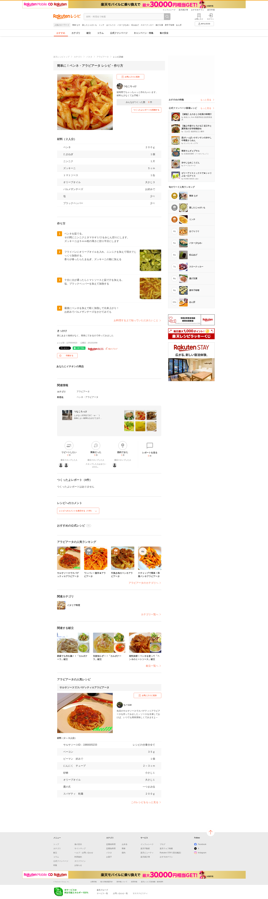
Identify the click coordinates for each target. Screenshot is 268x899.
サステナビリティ (140, 893)
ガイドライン (80, 861)
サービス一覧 (102, 893)
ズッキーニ (69, 168)
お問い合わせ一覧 (120, 893)
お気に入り (199, 19)
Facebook (202, 844)
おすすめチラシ (197, 10)
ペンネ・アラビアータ (87, 397)
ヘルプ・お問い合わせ (83, 853)
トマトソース (70, 175)
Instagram (202, 853)
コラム (100, 33)
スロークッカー (147, 25)
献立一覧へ (152, 665)
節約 (123, 853)
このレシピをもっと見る (144, 802)
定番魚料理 (111, 848)
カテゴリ (75, 33)
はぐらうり (111, 25)
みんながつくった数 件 (139, 102)
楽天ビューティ (147, 853)
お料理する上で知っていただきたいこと (136, 320)
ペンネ (67, 147)
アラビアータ (103, 57)
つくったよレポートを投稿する (146, 110)
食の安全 (164, 33)
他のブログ (113, 349)
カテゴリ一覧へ (149, 614)
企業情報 (93, 882)
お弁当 (124, 844)
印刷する (69, 355)
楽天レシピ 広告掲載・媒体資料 (152, 882)
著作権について (121, 882)
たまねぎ (68, 154)
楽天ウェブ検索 (166, 848)
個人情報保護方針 (106, 882)
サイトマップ (80, 848)
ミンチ (101, 25)
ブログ (162, 844)
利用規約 (78, 857)
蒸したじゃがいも (89, 25)
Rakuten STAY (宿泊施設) (170, 853)
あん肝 (179, 25)
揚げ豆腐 (159, 25)
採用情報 (134, 882)
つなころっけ (80, 411)
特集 (55, 865)
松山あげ (135, 25)
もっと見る (205, 100)
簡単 (123, 848)
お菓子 (109, 857)
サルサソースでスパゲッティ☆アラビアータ (84, 687)
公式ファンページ (118, 33)
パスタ (89, 57)
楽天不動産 (145, 848)
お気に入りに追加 (132, 77)
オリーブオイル (72, 182)
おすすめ (60, 33)
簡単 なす (76, 25)
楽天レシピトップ (61, 57)
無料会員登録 (205, 24)
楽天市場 (211, 10)
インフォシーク (169, 10)
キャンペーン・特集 (143, 33)
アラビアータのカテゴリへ (143, 583)
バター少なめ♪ (123, 25)
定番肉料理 (111, 844)
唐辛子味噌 (169, 25)
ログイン (210, 19)
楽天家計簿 (183, 10)
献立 (89, 33)
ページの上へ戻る (211, 832)
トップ (56, 844)
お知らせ (78, 865)
